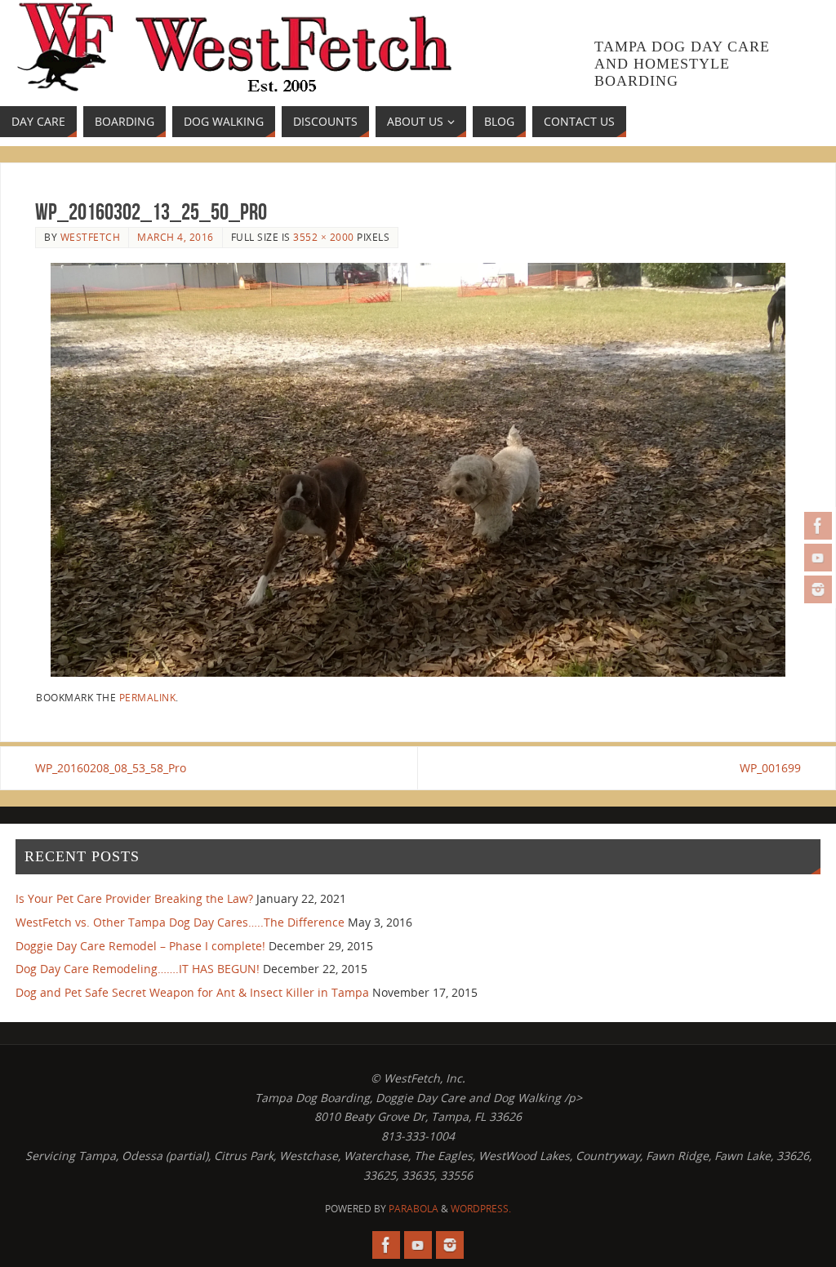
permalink (147, 697)
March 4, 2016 (175, 236)
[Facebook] (818, 526)
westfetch (90, 236)
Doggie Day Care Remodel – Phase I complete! (140, 946)
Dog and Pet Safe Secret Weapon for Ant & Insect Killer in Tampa (192, 992)
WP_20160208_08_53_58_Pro (110, 768)
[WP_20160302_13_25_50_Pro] (418, 470)
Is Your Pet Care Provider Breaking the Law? (134, 898)
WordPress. (481, 1209)
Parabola (413, 1209)
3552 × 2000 (323, 236)
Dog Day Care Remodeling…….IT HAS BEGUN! (138, 968)
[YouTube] (818, 557)
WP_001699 (770, 768)
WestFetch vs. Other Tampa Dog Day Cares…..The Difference (180, 922)
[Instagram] (818, 589)
